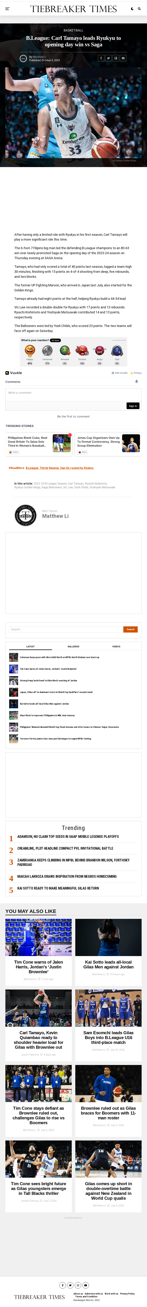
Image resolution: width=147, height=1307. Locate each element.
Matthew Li (39, 56)
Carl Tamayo (76, 483)
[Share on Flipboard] (116, 58)
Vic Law (68, 487)
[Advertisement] (73, 201)
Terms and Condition (86, 1296)
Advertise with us (94, 1294)
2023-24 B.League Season (50, 483)
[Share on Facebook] (101, 58)
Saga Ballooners (52, 487)
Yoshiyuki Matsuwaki (102, 487)
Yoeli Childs (81, 487)
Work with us (111, 1294)
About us (78, 1294)
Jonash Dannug (30, 1200)
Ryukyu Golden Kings (27, 487)
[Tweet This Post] (108, 58)
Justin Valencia (30, 1054)
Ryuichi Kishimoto (96, 483)
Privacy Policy (127, 1294)
